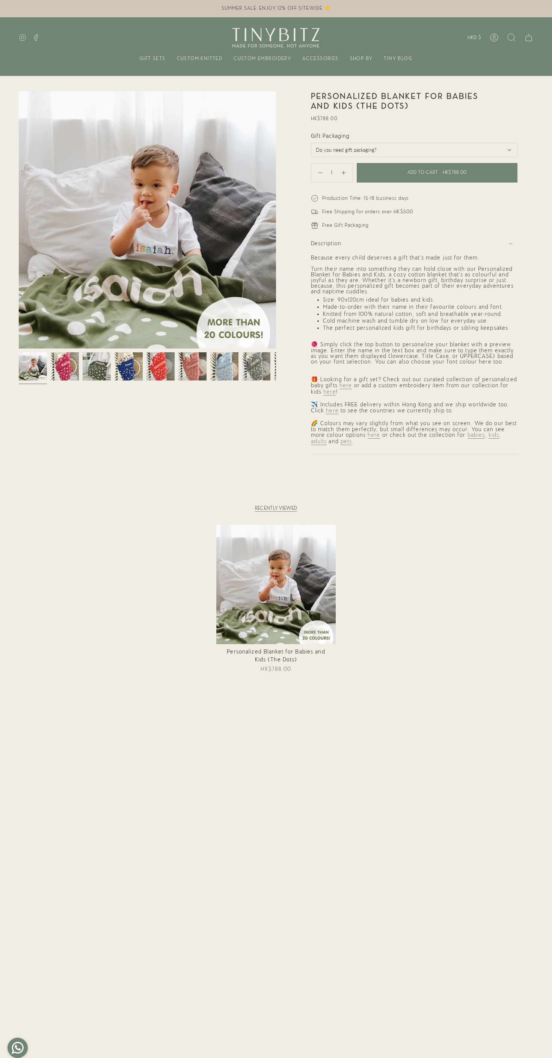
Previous (18, 220)
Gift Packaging (330, 136)
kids (494, 435)
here (345, 385)
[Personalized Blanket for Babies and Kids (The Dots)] (276, 584)
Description (326, 243)
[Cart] (528, 37)
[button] (152, 59)
